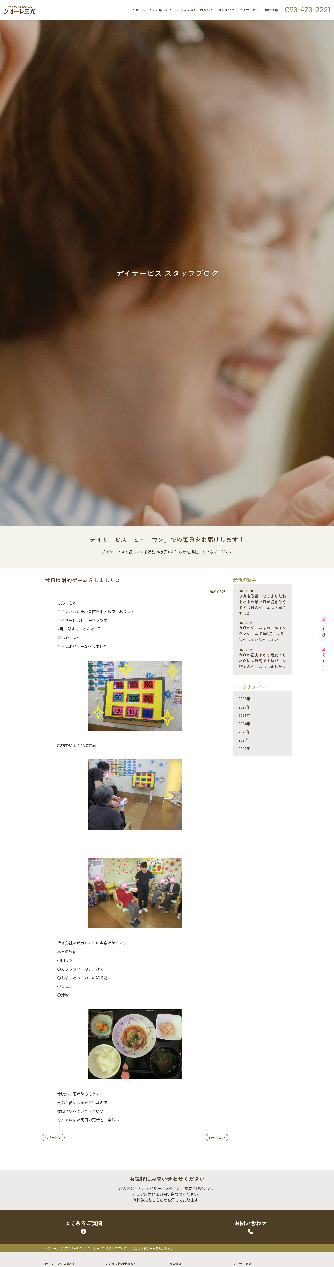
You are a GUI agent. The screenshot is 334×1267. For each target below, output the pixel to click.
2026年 (244, 698)
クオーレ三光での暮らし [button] (150, 9)
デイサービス (249, 9)
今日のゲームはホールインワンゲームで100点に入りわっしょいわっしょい (262, 631)
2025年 (244, 707)
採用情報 (271, 9)
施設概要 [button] (224, 9)
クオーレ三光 (323, 629)
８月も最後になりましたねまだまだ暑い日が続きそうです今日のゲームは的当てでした (262, 602)
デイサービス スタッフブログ (107, 1248)
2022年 (244, 732)
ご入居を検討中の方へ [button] (193, 9)
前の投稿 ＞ (217, 1137)
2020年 (244, 748)
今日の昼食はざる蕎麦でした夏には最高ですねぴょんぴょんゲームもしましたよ (262, 658)
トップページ (51, 1248)
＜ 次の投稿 (53, 1137)
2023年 (244, 723)
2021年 (244, 740)
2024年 (244, 715)
